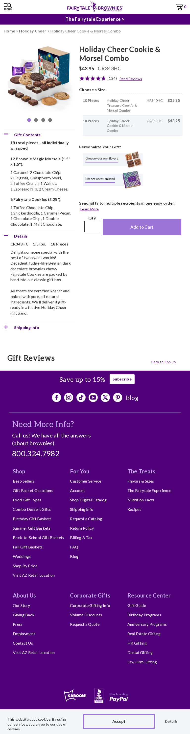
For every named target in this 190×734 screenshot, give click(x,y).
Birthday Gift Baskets (32, 518)
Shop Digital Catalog (88, 499)
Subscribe (122, 379)
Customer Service (85, 481)
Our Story (21, 605)
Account (77, 490)
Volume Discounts (86, 614)
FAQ (74, 546)
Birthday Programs (144, 614)
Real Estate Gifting (144, 633)
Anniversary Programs (147, 624)
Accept (118, 721)
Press (18, 624)
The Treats (141, 471)
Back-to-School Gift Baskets (38, 537)
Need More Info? (43, 424)
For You (79, 471)
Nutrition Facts (141, 499)
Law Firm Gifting (142, 661)
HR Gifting (137, 643)
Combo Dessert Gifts (32, 509)
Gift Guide (136, 605)
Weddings (22, 556)
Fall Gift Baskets (28, 546)
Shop (19, 471)
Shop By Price (25, 565)
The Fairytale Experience (149, 490)
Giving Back (24, 614)
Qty (92, 218)
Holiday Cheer (32, 30)
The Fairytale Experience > (95, 19)
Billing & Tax (81, 537)
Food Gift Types (27, 499)
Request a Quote (84, 624)
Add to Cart (142, 227)
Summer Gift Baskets (31, 528)
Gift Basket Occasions (33, 490)
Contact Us (23, 643)
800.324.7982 (36, 454)
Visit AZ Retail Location (34, 575)
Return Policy (82, 528)
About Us (24, 595)
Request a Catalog (86, 518)
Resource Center (149, 595)
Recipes (134, 509)
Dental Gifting (140, 652)
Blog (132, 397)
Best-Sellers (23, 481)
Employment (24, 633)
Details (171, 721)
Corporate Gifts (90, 595)
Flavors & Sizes (140, 481)
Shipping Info (81, 509)
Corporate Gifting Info (90, 605)
